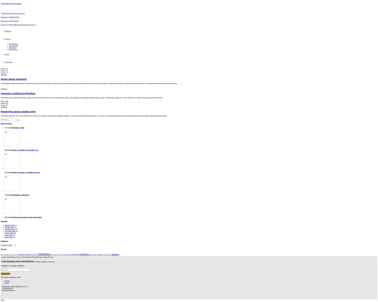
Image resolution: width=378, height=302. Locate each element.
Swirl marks (108, 255)
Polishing (84, 254)
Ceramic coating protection (18, 93)
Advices (2, 255)
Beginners (7, 255)
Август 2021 (9, 233)
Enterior (52, 255)
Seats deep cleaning (13, 79)
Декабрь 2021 (10, 225)
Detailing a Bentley (21, 195)
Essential (56, 255)
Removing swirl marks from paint (27, 217)
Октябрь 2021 (10, 229)
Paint (70, 255)
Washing (115, 254)
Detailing (4, 75)
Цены (7, 54)
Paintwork (75, 255)
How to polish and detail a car (25, 150)
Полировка (13, 46)
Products (100, 255)
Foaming (61, 255)
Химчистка (13, 50)
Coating (27, 255)
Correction (34, 255)
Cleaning (20, 255)
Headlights (65, 255)
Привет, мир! (18, 128)
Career (10, 255)
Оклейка (12, 48)
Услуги (7, 39)
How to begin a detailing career (26, 172)
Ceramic (15, 255)
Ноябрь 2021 (9, 227)
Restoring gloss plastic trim (18, 111)
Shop (104, 255)
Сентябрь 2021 (10, 231)
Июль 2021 (9, 235)
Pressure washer (92, 255)
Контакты (8, 62)
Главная (8, 31)
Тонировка (13, 44)
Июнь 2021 (9, 237)
